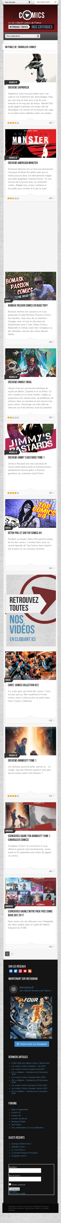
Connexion (14, 1189)
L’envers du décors (19, 1119)
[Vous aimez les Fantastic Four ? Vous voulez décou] (31, 1018)
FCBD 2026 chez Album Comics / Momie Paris (31, 1063)
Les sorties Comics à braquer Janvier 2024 (29, 1088)
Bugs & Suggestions (20, 1109)
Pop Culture (16, 1125)
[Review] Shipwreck (18, 88)
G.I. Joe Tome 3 (18, 1150)
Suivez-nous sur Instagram (33, 1044)
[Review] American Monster (23, 163)
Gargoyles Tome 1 (19, 1156)
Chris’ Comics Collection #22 (23, 685)
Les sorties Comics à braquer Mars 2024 (28, 1077)
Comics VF (16, 1112)
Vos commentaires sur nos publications (28, 1128)
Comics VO (16, 1115)
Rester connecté (18, 1185)
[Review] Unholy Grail (20, 382)
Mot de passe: (15, 1176)
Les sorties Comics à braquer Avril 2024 (28, 1069)
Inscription (13, 1192)
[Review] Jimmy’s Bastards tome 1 (26, 458)
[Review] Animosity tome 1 (22, 761)
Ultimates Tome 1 (19, 1147)
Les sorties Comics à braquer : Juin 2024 (28, 1066)
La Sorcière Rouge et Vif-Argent (25, 1153)
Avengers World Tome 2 (21, 1144)
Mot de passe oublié (17, 1194)
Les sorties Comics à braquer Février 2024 (29, 1085)
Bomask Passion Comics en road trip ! (28, 306)
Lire (50, 122)
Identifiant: (13, 1167)
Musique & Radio (18, 1122)
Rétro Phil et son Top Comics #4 (25, 533)
